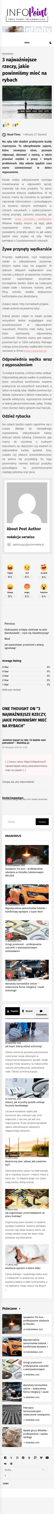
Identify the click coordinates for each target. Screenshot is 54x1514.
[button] (51, 43)
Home (6, 1484)
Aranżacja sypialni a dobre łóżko (22, 1268)
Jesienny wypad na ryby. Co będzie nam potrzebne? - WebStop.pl (24, 741)
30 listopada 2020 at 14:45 (14, 747)
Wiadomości (8, 54)
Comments (41, 1014)
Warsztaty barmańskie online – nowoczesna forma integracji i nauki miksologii (24, 987)
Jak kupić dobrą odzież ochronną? (23, 1046)
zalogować (17, 799)
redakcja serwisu (20, 537)
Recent (28, 1011)
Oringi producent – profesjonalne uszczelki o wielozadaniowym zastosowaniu (23, 948)
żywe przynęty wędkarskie (33, 218)
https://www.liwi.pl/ (35, 350)
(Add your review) (11, 689)
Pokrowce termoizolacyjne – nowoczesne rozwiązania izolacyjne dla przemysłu (36, 1414)
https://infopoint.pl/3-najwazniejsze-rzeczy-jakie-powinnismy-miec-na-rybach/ (26, 766)
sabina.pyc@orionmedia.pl (28, 544)
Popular (14, 1011)
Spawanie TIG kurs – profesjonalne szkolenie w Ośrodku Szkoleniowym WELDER (24, 872)
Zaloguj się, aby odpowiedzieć (18, 781)
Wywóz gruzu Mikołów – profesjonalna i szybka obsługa (35, 1434)
